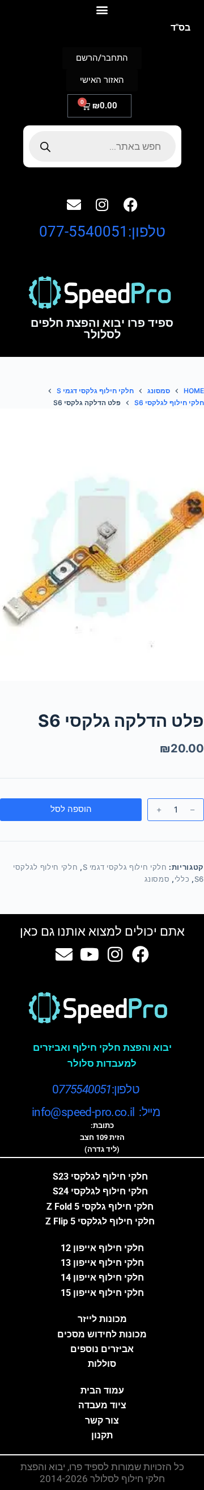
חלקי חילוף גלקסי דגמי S (125, 867)
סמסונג (157, 878)
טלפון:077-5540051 (102, 231)
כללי (182, 878)
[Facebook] (130, 204)
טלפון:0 (95, 1089)
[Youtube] (89, 954)
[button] (102, 9)
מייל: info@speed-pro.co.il (96, 1112)
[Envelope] (74, 204)
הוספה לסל (71, 808)
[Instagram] (102, 204)
